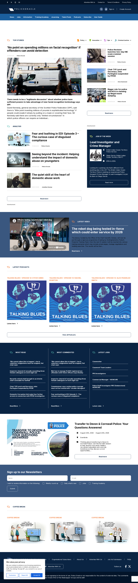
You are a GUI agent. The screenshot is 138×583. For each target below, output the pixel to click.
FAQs (129, 559)
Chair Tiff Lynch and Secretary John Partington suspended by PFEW (23, 387)
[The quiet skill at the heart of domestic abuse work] (19, 180)
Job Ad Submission (115, 559)
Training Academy (42, 17)
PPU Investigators (99, 373)
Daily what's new (70, 483)
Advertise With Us (89, 2)
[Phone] (15, 2)
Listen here (11, 323)
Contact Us (101, 2)
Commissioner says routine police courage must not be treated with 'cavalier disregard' (68, 387)
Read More (14, 406)
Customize (12, 575)
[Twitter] (11, 2)
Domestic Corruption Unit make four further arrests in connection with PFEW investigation (27, 395)
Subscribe (87, 17)
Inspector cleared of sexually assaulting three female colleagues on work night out (27, 372)
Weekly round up (52, 483)
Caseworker (97, 361)
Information (27, 17)
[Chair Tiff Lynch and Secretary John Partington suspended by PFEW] (97, 75)
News (12, 17)
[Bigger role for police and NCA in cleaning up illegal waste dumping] (97, 95)
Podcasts (77, 17)
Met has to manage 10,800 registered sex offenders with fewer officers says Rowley (67, 372)
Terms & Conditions (113, 2)
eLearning (55, 17)
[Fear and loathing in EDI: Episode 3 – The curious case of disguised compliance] (19, 139)
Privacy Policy (126, 2)
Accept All (37, 575)
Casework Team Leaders (101, 367)
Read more (109, 113)
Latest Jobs (96, 406)
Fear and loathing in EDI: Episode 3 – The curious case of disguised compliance (66, 395)
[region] (24, 569)
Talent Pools (66, 17)
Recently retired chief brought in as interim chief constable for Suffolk (26, 379)
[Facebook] (7, 2)
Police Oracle (21, 55)
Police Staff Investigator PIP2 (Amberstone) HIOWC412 (108, 386)
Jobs (19, 17)
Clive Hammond (122, 82)
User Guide (98, 17)
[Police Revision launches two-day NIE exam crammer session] (97, 56)
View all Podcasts (69, 335)
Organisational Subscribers (61, 559)
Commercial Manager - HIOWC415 (105, 379)
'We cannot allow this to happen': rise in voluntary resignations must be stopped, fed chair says (26, 363)
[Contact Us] (19, 2)
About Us (80, 559)
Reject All (25, 575)
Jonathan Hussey (47, 187)
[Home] (21, 9)
